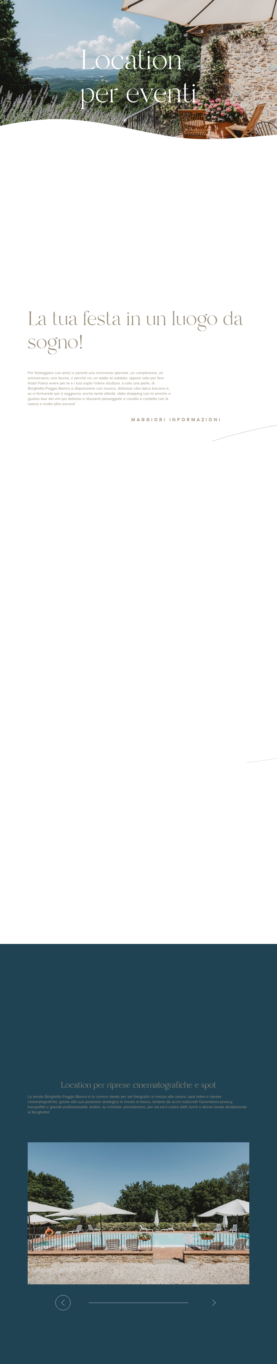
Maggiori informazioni (176, 419)
